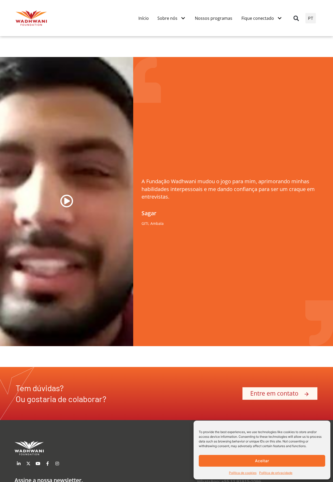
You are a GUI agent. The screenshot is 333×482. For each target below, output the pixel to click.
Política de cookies (243, 473)
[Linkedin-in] (19, 463)
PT (310, 18)
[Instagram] (57, 463)
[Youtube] (38, 463)
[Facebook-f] (47, 463)
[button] (296, 18)
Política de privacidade (275, 473)
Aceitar (262, 460)
